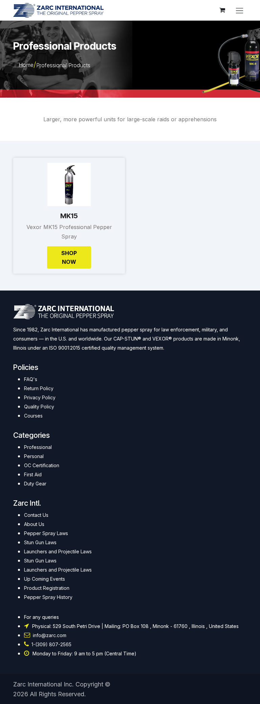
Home (26, 64)
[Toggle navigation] (239, 10)
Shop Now (69, 257)
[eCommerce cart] (222, 10)
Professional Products (63, 65)
